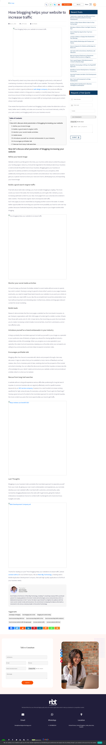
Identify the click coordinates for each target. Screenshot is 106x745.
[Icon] (20, 385)
